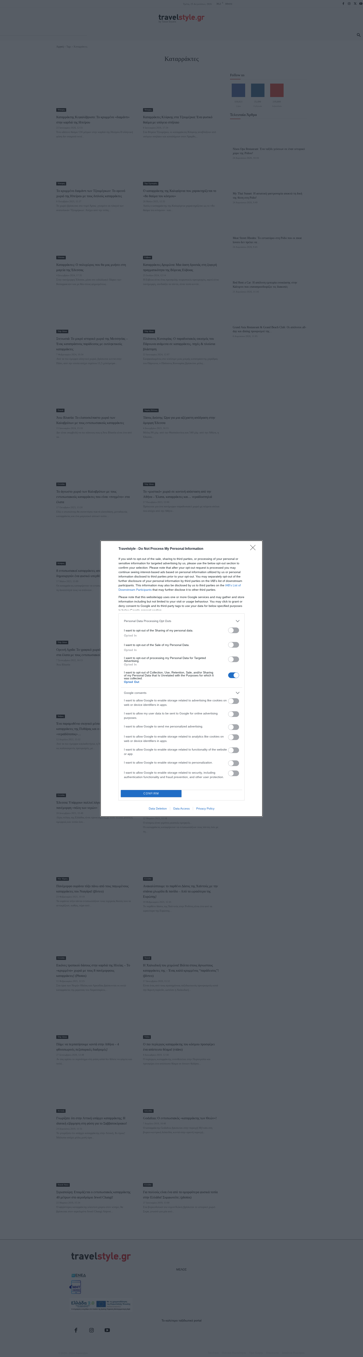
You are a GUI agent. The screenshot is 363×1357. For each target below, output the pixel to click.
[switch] (233, 630)
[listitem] (181, 621)
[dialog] (181, 678)
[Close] (254, 549)
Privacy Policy (205, 808)
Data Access (181, 808)
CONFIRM (151, 793)
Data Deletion (158, 808)
